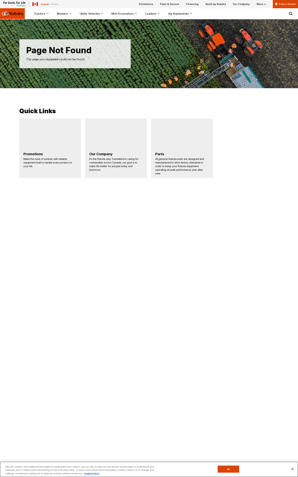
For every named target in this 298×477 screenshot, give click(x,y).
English (45, 4)
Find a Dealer (287, 4)
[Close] (292, 469)
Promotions (146, 4)
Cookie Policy (91, 473)
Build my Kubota (216, 4)
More (260, 4)
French (54, 4)
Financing (192, 4)
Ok (228, 469)
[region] (149, 469)
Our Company (241, 4)
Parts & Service (169, 4)
